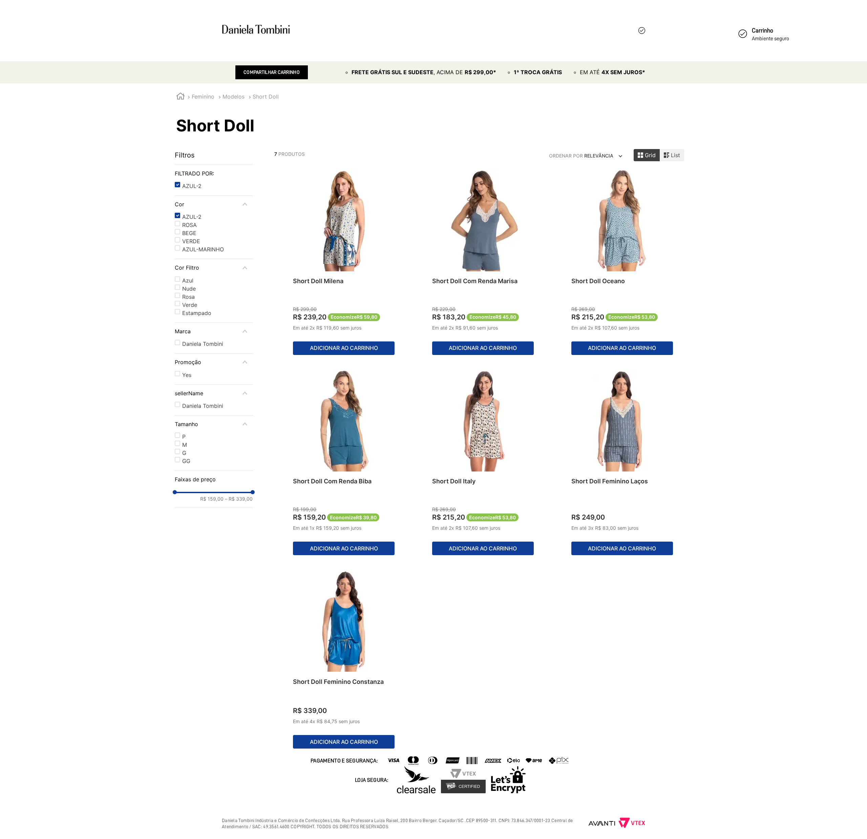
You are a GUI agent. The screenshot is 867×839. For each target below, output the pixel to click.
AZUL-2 (192, 186)
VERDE (191, 241)
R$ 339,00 (239, 499)
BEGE (189, 233)
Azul (187, 280)
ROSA (189, 225)
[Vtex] (631, 823)
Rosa (188, 296)
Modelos (234, 96)
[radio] (647, 155)
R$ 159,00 (212, 499)
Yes (186, 375)
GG (186, 461)
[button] (214, 173)
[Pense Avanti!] (602, 823)
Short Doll (266, 96)
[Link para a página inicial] (180, 97)
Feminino (203, 96)
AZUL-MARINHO (203, 249)
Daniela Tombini (202, 343)
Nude (189, 288)
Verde (189, 304)
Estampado (196, 313)
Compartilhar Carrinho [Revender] (272, 72)
